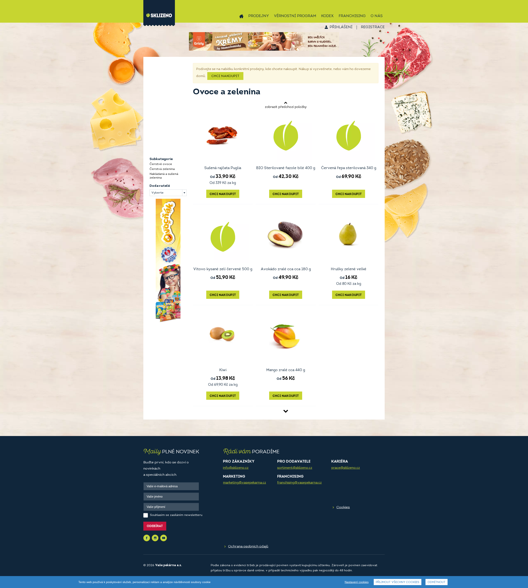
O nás (377, 16)
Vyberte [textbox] (157, 192)
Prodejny (258, 16)
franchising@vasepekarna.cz (299, 482)
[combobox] (168, 192)
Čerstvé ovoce (161, 164)
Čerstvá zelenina (162, 169)
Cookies (343, 507)
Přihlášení (341, 27)
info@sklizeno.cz (236, 468)
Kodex (327, 16)
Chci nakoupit (225, 76)
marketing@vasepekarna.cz (244, 482)
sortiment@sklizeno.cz (294, 468)
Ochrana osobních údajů (248, 546)
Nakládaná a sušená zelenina (164, 176)
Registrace (373, 27)
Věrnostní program (295, 16)
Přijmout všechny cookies (397, 582)
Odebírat (155, 526)
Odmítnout (437, 582)
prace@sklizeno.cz (345, 468)
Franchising (352, 16)
